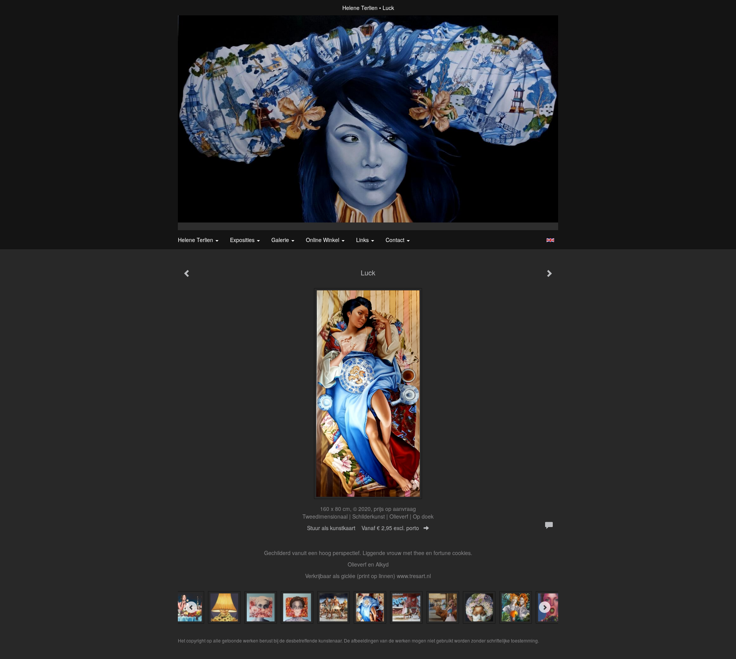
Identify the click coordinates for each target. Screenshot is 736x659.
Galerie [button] (281, 240)
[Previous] (191, 607)
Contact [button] (396, 240)
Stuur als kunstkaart (363, 528)
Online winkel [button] (323, 240)
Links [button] (363, 240)
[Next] (544, 607)
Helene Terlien (360, 8)
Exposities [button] (243, 240)
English (550, 240)
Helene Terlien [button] (196, 240)
